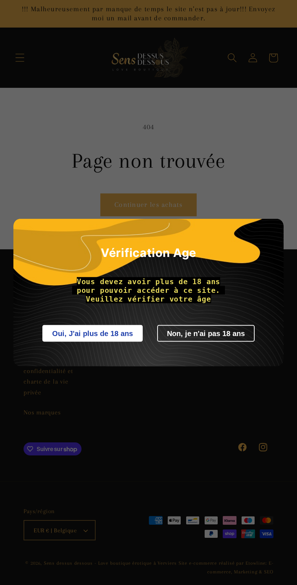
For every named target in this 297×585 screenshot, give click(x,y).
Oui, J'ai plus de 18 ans (92, 334)
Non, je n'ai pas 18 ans (206, 334)
